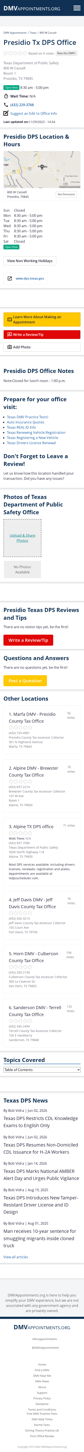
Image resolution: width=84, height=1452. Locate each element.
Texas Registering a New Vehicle (32, 437)
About (42, 1387)
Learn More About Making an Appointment (37, 319)
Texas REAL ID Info (21, 427)
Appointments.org (31, 9)
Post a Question (25, 681)
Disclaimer (42, 1404)
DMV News (42, 1381)
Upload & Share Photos (22, 538)
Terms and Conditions (42, 1409)
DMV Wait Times (42, 1419)
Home (42, 1364)
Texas (33, 33)
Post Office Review (42, 1436)
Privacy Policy (42, 1398)
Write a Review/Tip (28, 334)
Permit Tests (42, 1425)
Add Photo (22, 347)
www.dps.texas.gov (30, 278)
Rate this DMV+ (66, 53)
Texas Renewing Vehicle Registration (36, 432)
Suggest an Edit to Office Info (33, 113)
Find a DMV (42, 1370)
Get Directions (66, 194)
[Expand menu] (77, 8)
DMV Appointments (15, 33)
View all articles (15, 1257)
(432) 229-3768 (22, 104)
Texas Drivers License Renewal (31, 442)
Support (42, 1393)
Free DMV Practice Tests (42, 1414)
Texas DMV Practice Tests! (27, 417)
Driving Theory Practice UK (42, 1430)
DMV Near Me (42, 1376)
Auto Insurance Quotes (25, 422)
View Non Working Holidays (30, 260)
